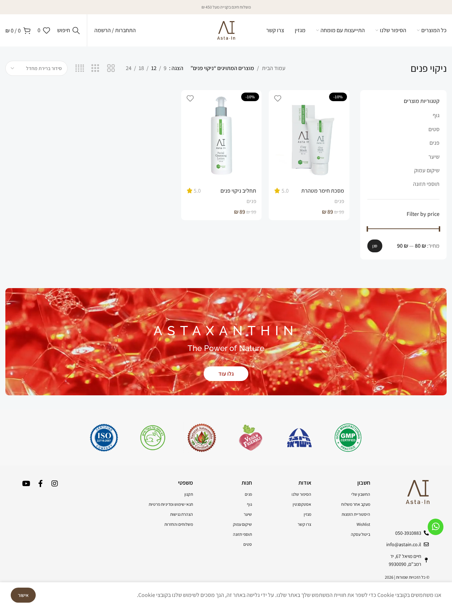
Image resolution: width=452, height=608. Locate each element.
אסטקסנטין (302, 504)
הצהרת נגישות (181, 514)
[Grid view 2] (111, 68)
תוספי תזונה (426, 184)
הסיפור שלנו (301, 494)
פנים (434, 143)
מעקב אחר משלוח (355, 504)
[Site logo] (226, 30)
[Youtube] (26, 483)
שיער (433, 156)
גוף (436, 115)
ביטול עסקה (360, 534)
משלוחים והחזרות (178, 524)
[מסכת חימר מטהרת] (309, 136)
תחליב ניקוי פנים (238, 190)
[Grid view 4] (80, 68)
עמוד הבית (273, 68)
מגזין (307, 514)
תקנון (188, 494)
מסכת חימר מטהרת (322, 190)
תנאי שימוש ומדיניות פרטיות (171, 504)
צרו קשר (304, 524)
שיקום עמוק (426, 170)
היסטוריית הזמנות (356, 514)
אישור (23, 595)
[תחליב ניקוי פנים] (221, 136)
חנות (247, 482)
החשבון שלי (360, 494)
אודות (304, 482)
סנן (374, 245)
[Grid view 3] (95, 68)
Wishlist (363, 524)
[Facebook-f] (40, 483)
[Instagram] (54, 483)
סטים (433, 129)
